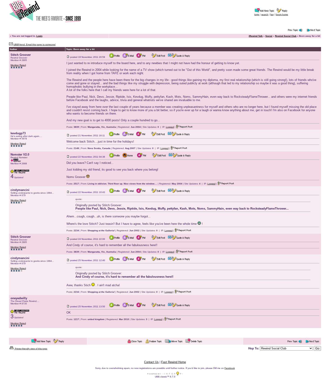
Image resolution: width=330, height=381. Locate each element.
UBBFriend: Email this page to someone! (34, 44)
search (264, 14)
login (256, 14)
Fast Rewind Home (173, 362)
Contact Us (151, 362)
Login (39, 36)
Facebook (229, 368)
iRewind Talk (256, 36)
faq (272, 14)
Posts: (72, 127)
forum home (282, 14)
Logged (170, 127)
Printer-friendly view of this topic (30, 348)
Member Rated (18, 65)
